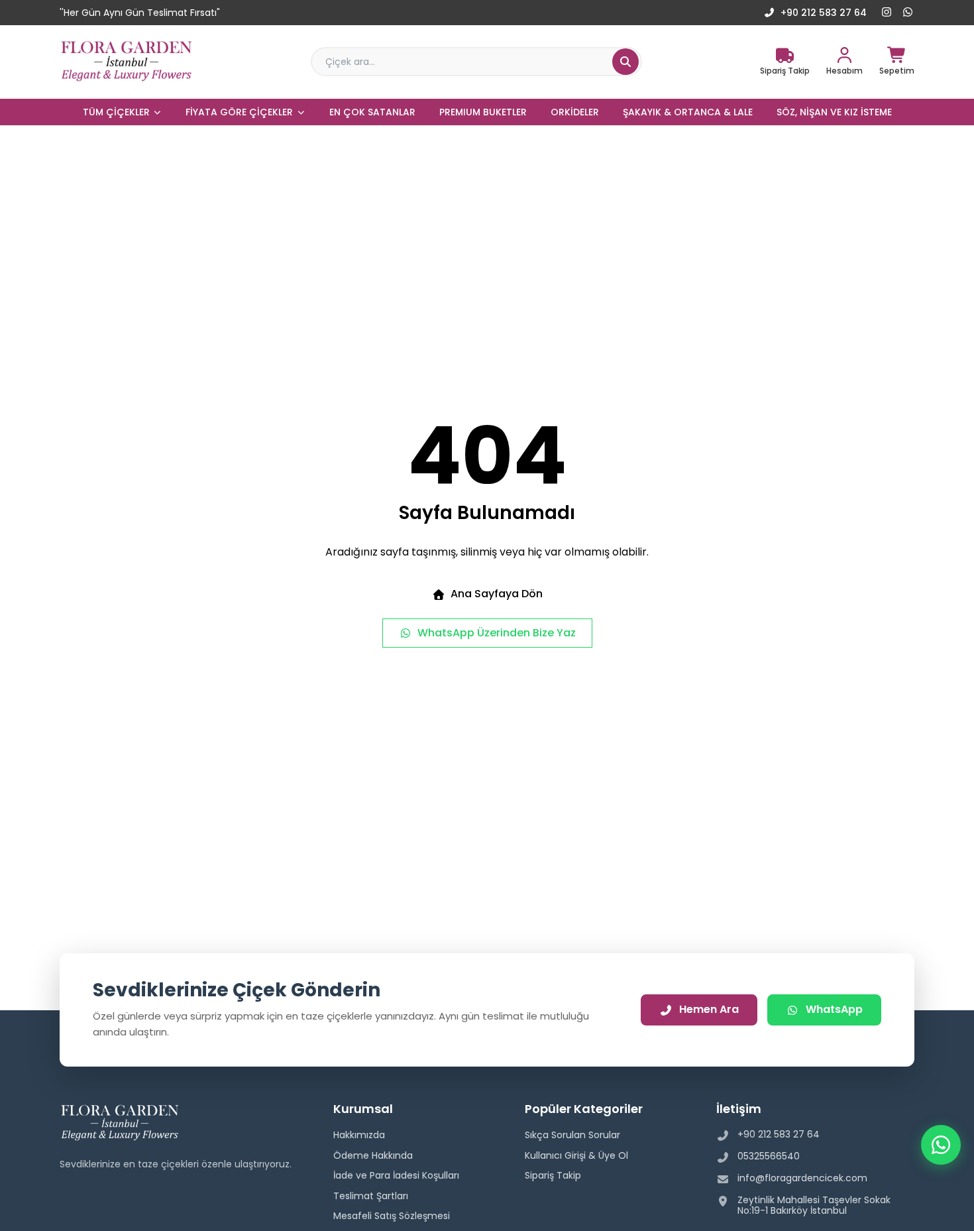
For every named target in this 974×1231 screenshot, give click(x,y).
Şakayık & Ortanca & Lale (688, 112)
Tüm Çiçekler (116, 112)
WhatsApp (834, 1009)
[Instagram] (886, 13)
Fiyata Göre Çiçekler (239, 112)
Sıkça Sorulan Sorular (572, 1135)
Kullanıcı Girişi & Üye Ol (576, 1155)
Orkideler (575, 112)
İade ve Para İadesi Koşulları (396, 1175)
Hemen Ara (709, 1009)
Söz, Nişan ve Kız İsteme (834, 112)
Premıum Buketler (483, 112)
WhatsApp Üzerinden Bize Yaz (496, 632)
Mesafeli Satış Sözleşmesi (391, 1215)
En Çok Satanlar (372, 112)
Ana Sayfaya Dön (497, 593)
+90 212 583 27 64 (824, 12)
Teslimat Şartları (370, 1195)
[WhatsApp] (907, 13)
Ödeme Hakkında (373, 1155)
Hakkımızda (359, 1135)
